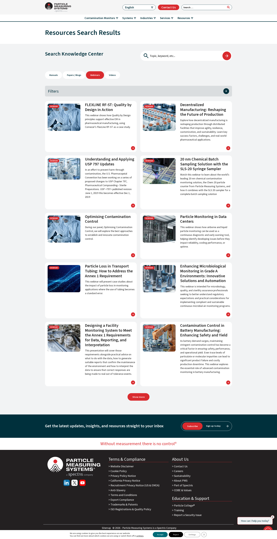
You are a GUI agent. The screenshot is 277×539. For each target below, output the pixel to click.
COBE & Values (182, 490)
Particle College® (184, 505)
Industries (146, 18)
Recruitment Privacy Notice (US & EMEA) (135, 485)
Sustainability (182, 476)
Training (179, 510)
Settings (192, 534)
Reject (176, 534)
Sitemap (106, 527)
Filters (53, 91)
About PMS (180, 480)
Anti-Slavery (118, 490)
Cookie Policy (119, 471)
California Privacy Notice (125, 480)
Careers (178, 471)
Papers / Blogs (74, 75)
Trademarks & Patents (124, 504)
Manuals (53, 75)
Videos (112, 75)
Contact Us (168, 7)
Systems (127, 18)
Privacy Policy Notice (123, 476)
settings (140, 536)
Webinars (95, 75)
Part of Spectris (183, 485)
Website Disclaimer (122, 466)
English (129, 7)
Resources (183, 18)
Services (165, 18)
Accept (160, 534)
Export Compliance (122, 499)
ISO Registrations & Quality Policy (131, 509)
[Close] (272, 517)
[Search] (228, 7)
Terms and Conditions (124, 495)
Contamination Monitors (100, 18)
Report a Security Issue (188, 515)
